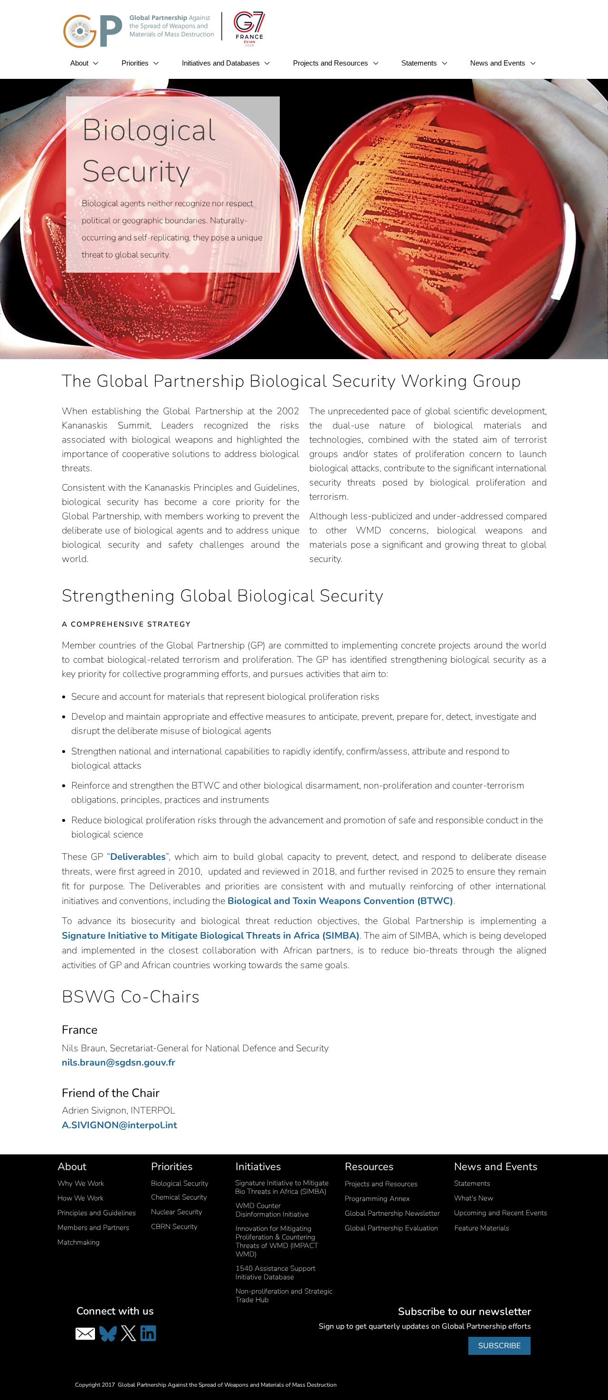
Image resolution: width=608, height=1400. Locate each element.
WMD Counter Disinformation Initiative (272, 1210)
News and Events (498, 63)
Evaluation (391, 1228)
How (80, 1198)
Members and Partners (93, 1227)
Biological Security (180, 1183)
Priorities (136, 63)
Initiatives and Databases (222, 63)
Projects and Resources (331, 63)
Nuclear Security (176, 1212)
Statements (420, 63)
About (80, 63)
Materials (482, 1228)
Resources (369, 1167)
